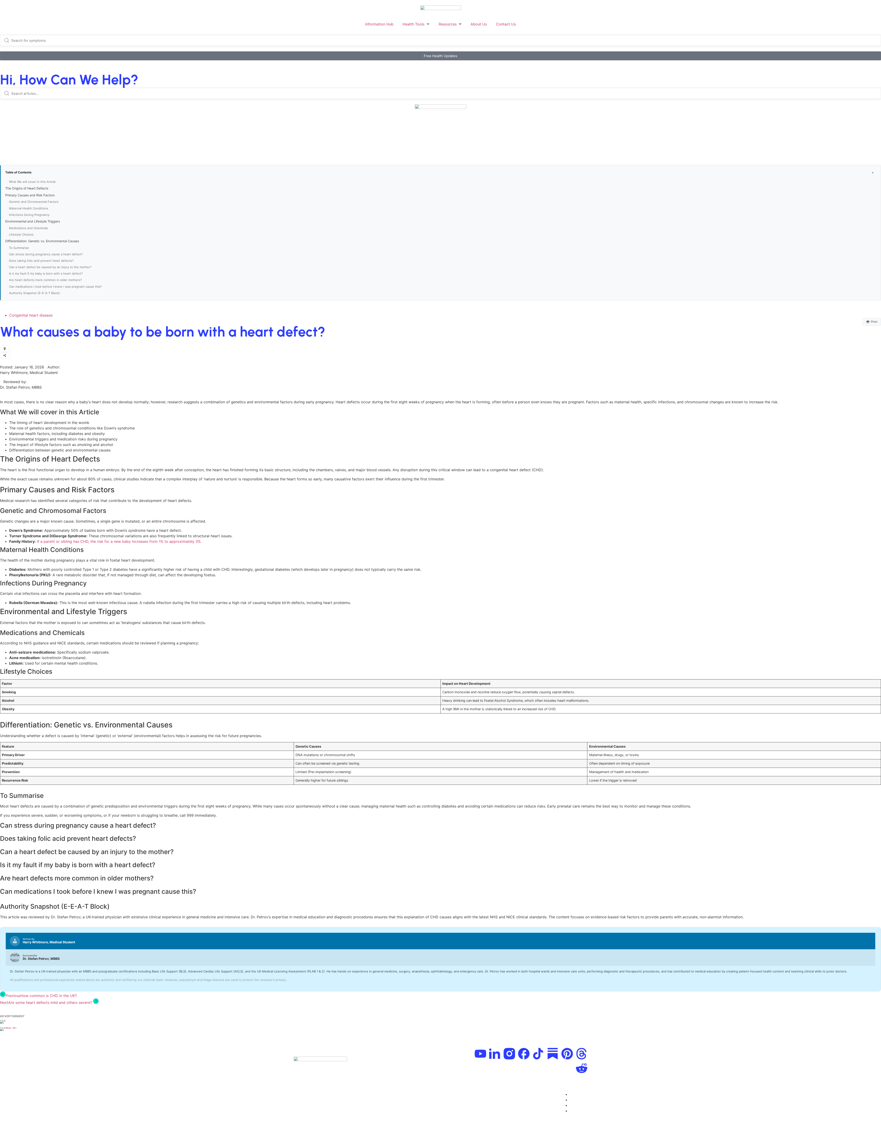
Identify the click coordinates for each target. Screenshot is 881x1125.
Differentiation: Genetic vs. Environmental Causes (42, 241)
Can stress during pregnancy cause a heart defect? (46, 254)
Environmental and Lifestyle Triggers (33, 221)
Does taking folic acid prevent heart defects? (42, 260)
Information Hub (379, 24)
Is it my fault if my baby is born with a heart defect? (46, 273)
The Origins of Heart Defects (27, 188)
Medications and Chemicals (29, 228)
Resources (448, 24)
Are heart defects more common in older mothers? (46, 280)
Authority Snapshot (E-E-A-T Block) (35, 293)
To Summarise (19, 248)
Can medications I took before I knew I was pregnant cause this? (56, 286)
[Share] (4, 355)
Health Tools (413, 24)
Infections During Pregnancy (29, 215)
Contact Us (506, 24)
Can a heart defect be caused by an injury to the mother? (50, 267)
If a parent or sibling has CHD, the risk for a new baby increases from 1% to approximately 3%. (119, 541)
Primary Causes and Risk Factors (30, 195)
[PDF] (4, 348)
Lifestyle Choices (21, 234)
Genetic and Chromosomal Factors (34, 201)
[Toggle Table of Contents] (872, 172)
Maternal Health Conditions (29, 208)
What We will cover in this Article (33, 182)
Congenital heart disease (31, 315)
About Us (479, 24)
